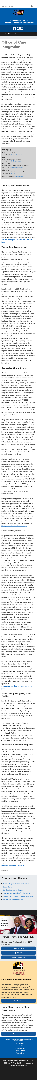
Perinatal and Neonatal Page (12, 865)
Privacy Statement (20, 1048)
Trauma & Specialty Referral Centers (16, 884)
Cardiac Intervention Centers (13, 890)
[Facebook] (14, 28)
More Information (24, 957)
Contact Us (20, 1043)
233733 (19, 953)
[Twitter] (18, 28)
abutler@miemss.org (16, 174)
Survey (20, 1045)
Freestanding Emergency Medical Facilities (18, 896)
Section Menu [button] (8, 34)
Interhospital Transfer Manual (13, 899)
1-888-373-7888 (19, 948)
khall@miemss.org (16, 161)
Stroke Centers (8, 887)
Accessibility (20, 1053)
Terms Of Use (20, 1050)
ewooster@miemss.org (17, 167)
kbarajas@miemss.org (16, 155)
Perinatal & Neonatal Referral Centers (16, 893)
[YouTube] (21, 28)
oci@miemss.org (18, 176)
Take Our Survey (18, 1001)
